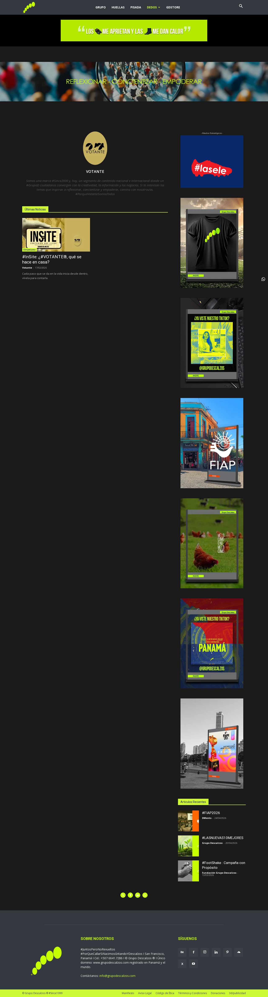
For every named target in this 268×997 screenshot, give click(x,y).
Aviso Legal (145, 993)
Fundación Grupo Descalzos (219, 872)
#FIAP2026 (211, 813)
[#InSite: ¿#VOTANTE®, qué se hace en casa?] (56, 235)
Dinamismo (29, 249)
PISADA (135, 7)
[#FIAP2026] (188, 820)
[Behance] (182, 952)
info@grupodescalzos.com (117, 976)
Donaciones (218, 993)
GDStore (173, 7)
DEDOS (152, 7)
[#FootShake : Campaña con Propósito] (188, 870)
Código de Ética (165, 993)
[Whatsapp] (263, 279)
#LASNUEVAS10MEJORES (222, 838)
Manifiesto (128, 993)
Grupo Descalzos (212, 842)
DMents (206, 818)
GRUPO (100, 7)
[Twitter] (182, 964)
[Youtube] (193, 964)
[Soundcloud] (238, 952)
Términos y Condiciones (192, 993)
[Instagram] (205, 952)
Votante (27, 267)
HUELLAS (118, 7)
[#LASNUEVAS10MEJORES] (188, 845)
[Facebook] (193, 952)
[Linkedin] (216, 952)
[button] (241, 7)
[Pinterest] (227, 952)
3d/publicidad (237, 993)
